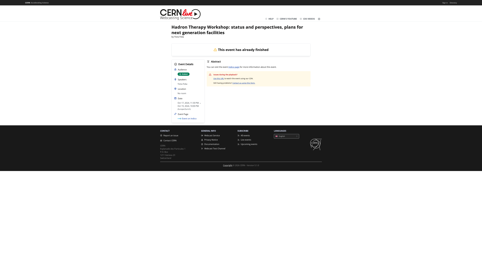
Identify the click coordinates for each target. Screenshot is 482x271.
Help (271, 18)
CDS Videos (309, 18)
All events (245, 135)
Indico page (233, 67)
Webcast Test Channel (214, 148)
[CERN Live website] (180, 14)
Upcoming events (249, 144)
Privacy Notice (211, 139)
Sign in (445, 3)
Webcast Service (212, 135)
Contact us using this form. (243, 83)
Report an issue (170, 135)
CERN (37, 3)
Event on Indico (189, 118)
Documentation (211, 144)
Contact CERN (169, 140)
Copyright (227, 165)
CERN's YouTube (288, 18)
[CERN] (316, 144)
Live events (246, 139)
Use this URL (218, 78)
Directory (453, 3)
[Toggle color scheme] (319, 19)
